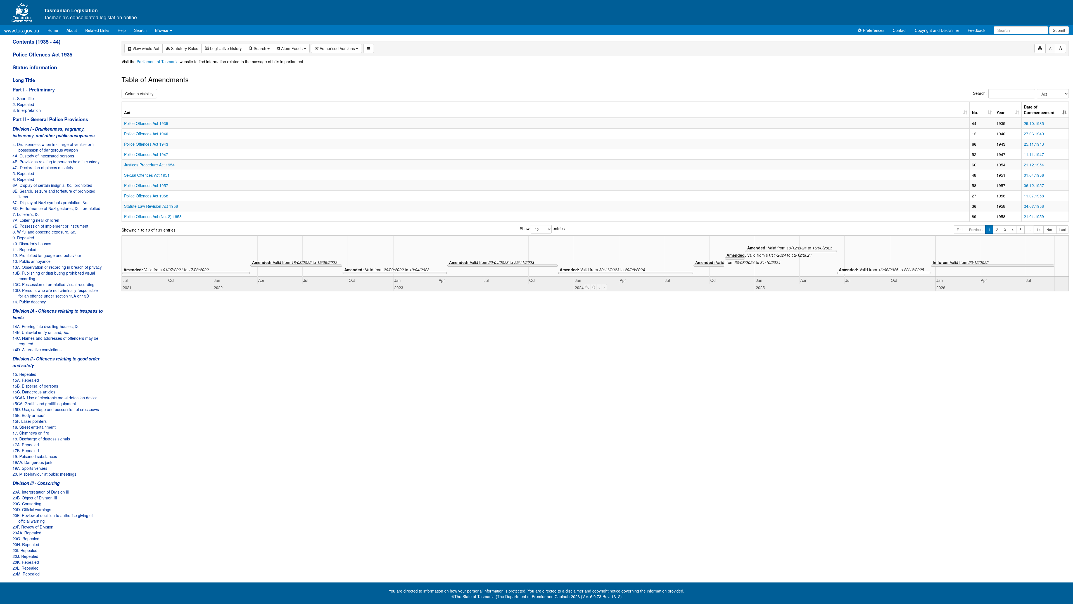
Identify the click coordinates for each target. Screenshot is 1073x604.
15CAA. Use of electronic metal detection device (55, 397)
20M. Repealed (26, 574)
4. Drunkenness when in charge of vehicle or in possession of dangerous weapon (54, 147)
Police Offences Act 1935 (42, 54)
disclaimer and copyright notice (593, 591)
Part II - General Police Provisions (50, 119)
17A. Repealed (26, 444)
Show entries (542, 228)
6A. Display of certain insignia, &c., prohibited (52, 185)
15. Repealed (24, 374)
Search (140, 30)
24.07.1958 (1034, 206)
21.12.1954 (1034, 164)
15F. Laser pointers (30, 421)
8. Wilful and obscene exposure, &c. (44, 232)
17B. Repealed (26, 450)
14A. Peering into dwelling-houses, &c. (46, 326)
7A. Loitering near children (36, 220)
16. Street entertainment (34, 427)
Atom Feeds (292, 48)
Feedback (976, 30)
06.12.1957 (1034, 185)
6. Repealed (23, 179)
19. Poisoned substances (35, 456)
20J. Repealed (25, 556)
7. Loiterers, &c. (27, 214)
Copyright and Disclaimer (937, 30)
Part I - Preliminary (34, 89)
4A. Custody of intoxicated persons (43, 156)
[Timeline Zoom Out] (593, 287)
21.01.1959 (1034, 216)
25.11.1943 (1034, 144)
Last (1062, 229)
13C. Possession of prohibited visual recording (53, 284)
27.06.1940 (1034, 133)
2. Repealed (23, 104)
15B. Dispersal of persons (35, 386)
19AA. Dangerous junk (32, 462)
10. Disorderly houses (32, 243)
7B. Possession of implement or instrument (50, 226)
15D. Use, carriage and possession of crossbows (56, 409)
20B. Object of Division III (35, 498)
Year (1000, 112)
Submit (1059, 30)
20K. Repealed (26, 562)
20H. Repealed (26, 544)
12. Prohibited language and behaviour (47, 255)
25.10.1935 (1034, 123)
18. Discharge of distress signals (41, 439)
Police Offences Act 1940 (146, 133)
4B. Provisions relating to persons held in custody (56, 161)
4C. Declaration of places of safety (43, 167)
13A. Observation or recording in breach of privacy (57, 267)
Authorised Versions (337, 48)
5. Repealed (23, 173)
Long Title (24, 80)
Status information (35, 67)
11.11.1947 (1034, 154)
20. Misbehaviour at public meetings (44, 474)
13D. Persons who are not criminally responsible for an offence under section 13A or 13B (55, 293)
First (960, 229)
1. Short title (23, 98)
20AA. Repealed (27, 532)
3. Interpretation (27, 110)
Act (127, 112)
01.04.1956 (1034, 175)
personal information (485, 591)
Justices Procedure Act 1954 (149, 164)
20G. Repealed (26, 538)
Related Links (97, 30)
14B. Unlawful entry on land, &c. (41, 332)
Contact (899, 30)
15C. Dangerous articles (34, 392)
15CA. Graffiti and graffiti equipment (44, 403)
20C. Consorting (27, 503)
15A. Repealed (26, 380)
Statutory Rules (184, 48)
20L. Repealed (26, 568)
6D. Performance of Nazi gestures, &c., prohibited (56, 208)
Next (1049, 229)
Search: (980, 93)
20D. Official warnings (32, 509)
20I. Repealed (25, 550)
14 (1039, 229)
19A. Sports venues (30, 468)
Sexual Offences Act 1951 (147, 175)
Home (55, 30)
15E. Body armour (29, 415)
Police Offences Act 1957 (146, 185)
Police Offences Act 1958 (146, 196)
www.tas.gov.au (21, 30)
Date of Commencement (1039, 109)
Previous (975, 229)
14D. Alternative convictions (37, 349)
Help (122, 30)
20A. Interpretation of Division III (41, 492)
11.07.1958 (1034, 196)
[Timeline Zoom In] (587, 287)
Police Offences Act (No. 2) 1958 (153, 216)
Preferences (873, 30)
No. (975, 112)
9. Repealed (23, 237)
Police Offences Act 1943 (146, 144)
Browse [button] (162, 30)
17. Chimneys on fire (31, 433)
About (72, 30)
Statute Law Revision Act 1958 (151, 206)
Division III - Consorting (36, 483)
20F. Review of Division (33, 527)
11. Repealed (24, 249)
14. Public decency (29, 302)
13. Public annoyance (32, 261)
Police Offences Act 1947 (146, 154)
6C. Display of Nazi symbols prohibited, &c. (50, 202)
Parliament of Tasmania (158, 61)
